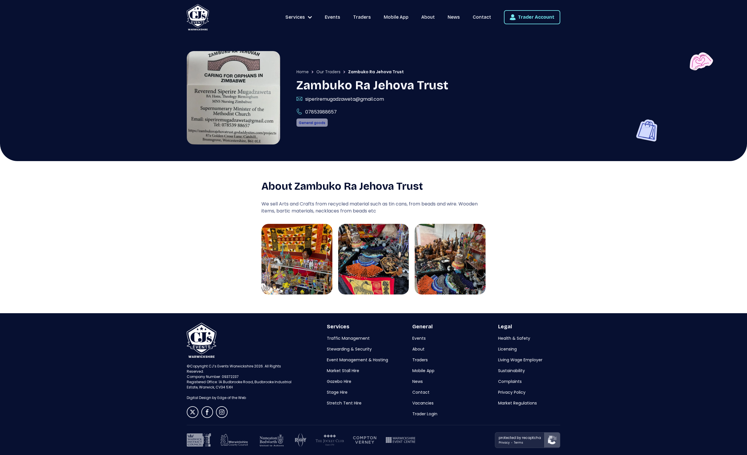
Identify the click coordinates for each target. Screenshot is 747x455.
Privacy (504, 442)
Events (332, 17)
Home (302, 72)
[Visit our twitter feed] (192, 412)
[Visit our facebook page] (207, 412)
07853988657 (321, 112)
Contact (482, 17)
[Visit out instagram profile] (222, 412)
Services (295, 17)
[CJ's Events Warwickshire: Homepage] (198, 17)
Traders (362, 17)
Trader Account (536, 17)
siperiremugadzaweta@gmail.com (344, 99)
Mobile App (396, 17)
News (454, 17)
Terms (518, 442)
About (428, 17)
